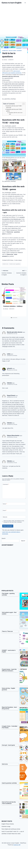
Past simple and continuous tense (11, 829)
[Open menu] (25, 3)
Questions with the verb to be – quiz (16, 113)
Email (5, 510)
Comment (6, 484)
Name (5, 504)
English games (12, 50)
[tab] (11, 317)
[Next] (24, 301)
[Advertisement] (14, 20)
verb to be (5, 263)
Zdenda (5, 59)
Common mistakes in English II (21, 273)
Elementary (5, 50)
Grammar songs (6, 826)
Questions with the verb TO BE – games (14, 110)
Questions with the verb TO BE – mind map (14, 106)
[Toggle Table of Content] (22, 104)
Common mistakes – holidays (12, 306)
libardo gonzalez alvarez (14, 332)
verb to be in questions (15, 263)
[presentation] (14, 295)
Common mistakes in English (7, 273)
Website (5, 517)
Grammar (19, 50)
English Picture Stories (8, 824)
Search (3, 538)
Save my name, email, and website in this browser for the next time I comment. (14, 521)
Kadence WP (16, 844)
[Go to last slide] (4, 301)
